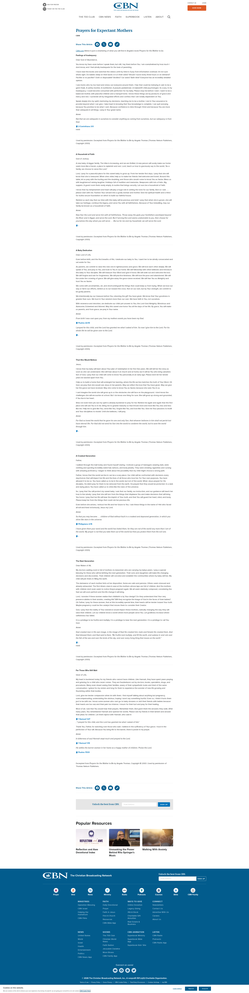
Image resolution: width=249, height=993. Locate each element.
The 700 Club (87, 16)
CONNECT (158, 901)
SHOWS (106, 932)
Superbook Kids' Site (137, 945)
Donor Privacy (107, 982)
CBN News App (85, 957)
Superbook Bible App (135, 940)
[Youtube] (115, 970)
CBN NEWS (105, 16)
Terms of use (84, 982)
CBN (78, 35)
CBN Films (82, 918)
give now (196, 8)
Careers (156, 916)
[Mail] (110, 44)
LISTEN (148, 16)
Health (81, 946)
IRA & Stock (133, 912)
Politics (81, 953)
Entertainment (84, 950)
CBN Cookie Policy (121, 982)
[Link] (117, 44)
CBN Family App (110, 956)
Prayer (105, 908)
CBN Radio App (160, 943)
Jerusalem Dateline (111, 949)
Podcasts (157, 939)
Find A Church (109, 916)
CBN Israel (82, 908)
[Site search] (169, 18)
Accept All (205, 989)
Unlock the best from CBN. (105, 804)
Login (204, 3)
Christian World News (109, 940)
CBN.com (80, 51)
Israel (80, 943)
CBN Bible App (109, 923)
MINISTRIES (83, 901)
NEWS (81, 932)
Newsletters (158, 905)
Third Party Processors (137, 982)
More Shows (108, 952)
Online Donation (135, 905)
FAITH (118, 16)
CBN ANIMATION (136, 932)
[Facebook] (97, 44)
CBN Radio (158, 935)
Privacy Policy (95, 982)
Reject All (191, 989)
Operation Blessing (86, 905)
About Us (157, 919)
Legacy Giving (134, 908)
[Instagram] (127, 970)
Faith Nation (108, 945)
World (80, 939)
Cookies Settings (153, 982)
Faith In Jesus (109, 912)
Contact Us (192, 3)
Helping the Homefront (83, 913)
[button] (85, 126)
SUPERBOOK (133, 16)
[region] (124, 989)
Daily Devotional (110, 905)
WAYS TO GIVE (135, 901)
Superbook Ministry (136, 935)
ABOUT (160, 16)
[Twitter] (103, 44)
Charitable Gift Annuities (134, 917)
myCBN (164, 982)
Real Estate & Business (134, 923)
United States (84, 935)
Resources (107, 919)
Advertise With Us (161, 912)
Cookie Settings (177, 989)
